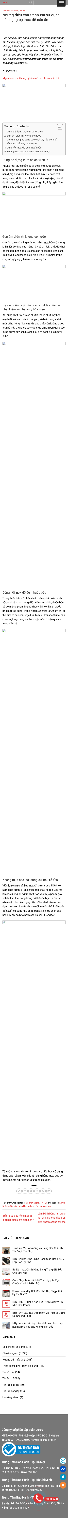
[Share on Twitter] (31, 1191)
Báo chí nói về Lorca (13, 1346)
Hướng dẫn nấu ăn (12, 1359)
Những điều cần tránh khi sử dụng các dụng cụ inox (26, 1206)
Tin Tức (23, 11)
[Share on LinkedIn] (49, 1191)
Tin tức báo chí (10, 1384)
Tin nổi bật (8, 1372)
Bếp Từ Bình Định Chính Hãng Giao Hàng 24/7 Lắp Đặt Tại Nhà (38, 1260)
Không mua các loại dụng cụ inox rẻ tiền (28, 151)
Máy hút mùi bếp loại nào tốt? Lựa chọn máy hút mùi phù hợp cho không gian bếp (37, 1325)
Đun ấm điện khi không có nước (24, 135)
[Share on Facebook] (25, 1191)
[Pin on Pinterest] (43, 1191)
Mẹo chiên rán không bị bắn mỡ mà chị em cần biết (31, 78)
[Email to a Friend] (37, 1191)
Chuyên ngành (10, 11)
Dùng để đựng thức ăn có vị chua (25, 131)
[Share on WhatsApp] (19, 1191)
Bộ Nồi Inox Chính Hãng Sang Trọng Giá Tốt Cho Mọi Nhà (37, 1271)
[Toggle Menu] (61, 3)
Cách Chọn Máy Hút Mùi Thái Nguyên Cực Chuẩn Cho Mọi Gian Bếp (36, 1282)
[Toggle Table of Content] (58, 127)
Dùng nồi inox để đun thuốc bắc (24, 147)
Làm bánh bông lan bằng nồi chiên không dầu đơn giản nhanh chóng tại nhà (51, 1218)
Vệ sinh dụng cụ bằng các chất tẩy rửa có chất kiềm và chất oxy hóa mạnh (32, 141)
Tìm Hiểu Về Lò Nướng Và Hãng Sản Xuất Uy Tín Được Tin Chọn (37, 1250)
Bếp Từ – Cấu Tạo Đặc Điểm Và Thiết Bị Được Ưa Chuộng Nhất (38, 1314)
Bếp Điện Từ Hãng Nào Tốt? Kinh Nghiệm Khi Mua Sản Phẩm (37, 1303)
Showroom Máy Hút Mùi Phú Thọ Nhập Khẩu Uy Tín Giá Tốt (37, 1293)
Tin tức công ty (10, 1391)
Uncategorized (10, 1397)
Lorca (62, 1203)
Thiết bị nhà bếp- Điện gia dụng (20, 1365)
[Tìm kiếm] (31, 2)
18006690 (52, 1499)
